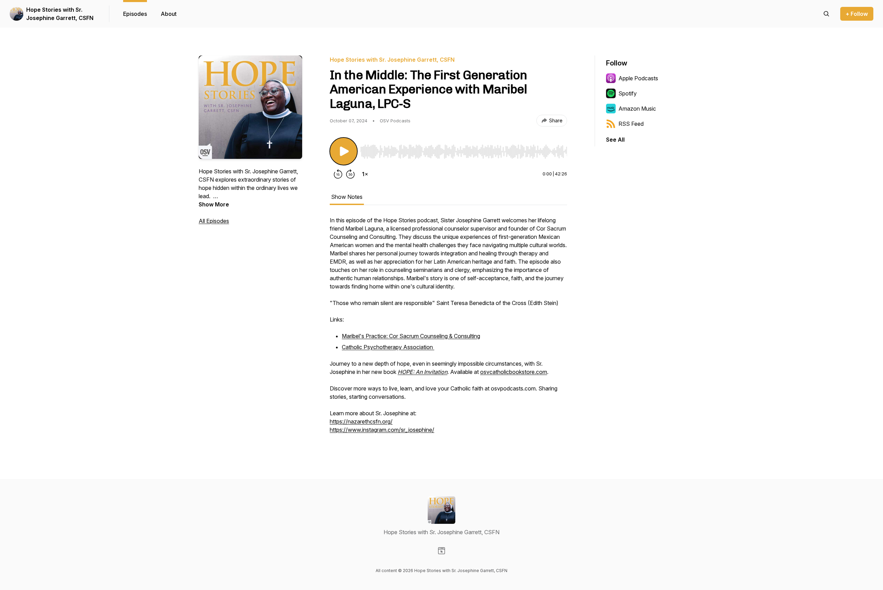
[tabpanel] (448, 328)
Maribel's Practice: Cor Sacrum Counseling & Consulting (411, 336)
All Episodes (214, 220)
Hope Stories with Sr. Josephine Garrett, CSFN (59, 13)
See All (615, 139)
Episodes (135, 13)
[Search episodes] (826, 14)
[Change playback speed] (365, 174)
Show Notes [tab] (347, 196)
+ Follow (857, 13)
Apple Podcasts (638, 78)
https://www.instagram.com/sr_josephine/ (382, 429)
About (169, 13)
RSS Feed (631, 123)
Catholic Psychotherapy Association (388, 347)
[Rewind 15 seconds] (338, 174)
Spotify (627, 93)
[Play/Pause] (343, 151)
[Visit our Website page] (441, 550)
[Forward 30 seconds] (350, 174)
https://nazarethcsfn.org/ (361, 421)
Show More (214, 204)
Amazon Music (637, 108)
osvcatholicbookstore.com (513, 371)
